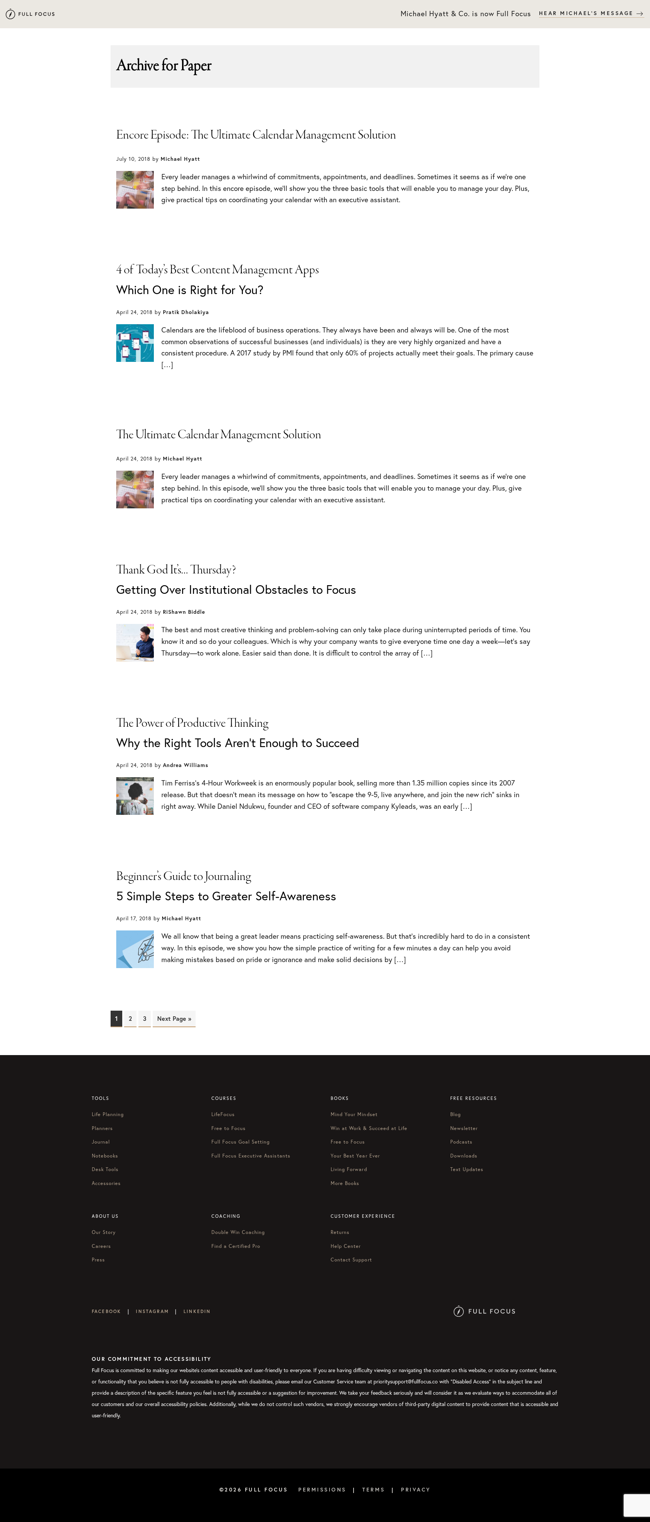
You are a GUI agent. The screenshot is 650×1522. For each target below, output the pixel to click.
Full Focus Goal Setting (240, 1142)
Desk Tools (105, 1169)
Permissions (322, 1489)
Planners (102, 1128)
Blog (455, 1114)
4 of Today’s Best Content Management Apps (217, 270)
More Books (345, 1183)
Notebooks (105, 1156)
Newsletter (464, 1128)
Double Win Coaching (238, 1232)
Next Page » (174, 1018)
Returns (340, 1232)
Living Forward (349, 1169)
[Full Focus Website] (484, 1311)
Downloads (463, 1156)
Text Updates (466, 1169)
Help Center (346, 1246)
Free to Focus (228, 1128)
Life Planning (108, 1114)
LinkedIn (197, 1311)
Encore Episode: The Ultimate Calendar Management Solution (256, 135)
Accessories (106, 1183)
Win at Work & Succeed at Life (369, 1128)
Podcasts (461, 1142)
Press (98, 1260)
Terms (373, 1489)
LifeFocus (223, 1114)
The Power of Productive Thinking (192, 723)
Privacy (416, 1489)
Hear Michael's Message (588, 13)
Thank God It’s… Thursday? (176, 570)
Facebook (106, 1311)
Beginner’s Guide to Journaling (183, 876)
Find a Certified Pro (236, 1246)
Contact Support (351, 1260)
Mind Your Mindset (354, 1114)
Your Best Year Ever (355, 1156)
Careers (101, 1246)
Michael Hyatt (30, 14)
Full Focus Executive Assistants (250, 1156)
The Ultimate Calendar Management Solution (218, 435)
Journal (101, 1142)
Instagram (152, 1311)
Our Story (104, 1232)
